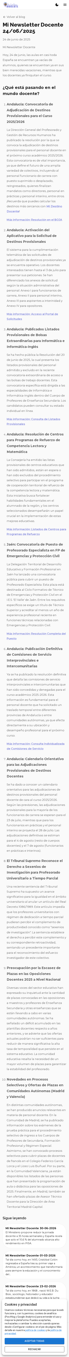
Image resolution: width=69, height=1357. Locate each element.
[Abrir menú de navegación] (65, 4)
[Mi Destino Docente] (10, 5)
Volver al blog (16, 17)
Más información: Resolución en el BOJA (34, 219)
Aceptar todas (34, 1341)
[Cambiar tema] (57, 4)
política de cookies (35, 1330)
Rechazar (34, 1349)
